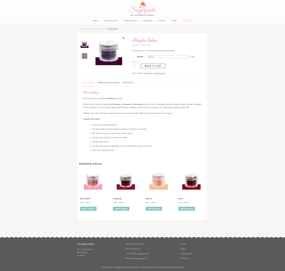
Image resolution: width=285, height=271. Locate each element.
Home (95, 21)
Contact (162, 21)
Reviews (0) (128, 82)
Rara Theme (159, 267)
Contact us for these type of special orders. (169, 107)
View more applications (102, 150)
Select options (88, 208)
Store (183, 249)
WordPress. (179, 267)
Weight (140, 56)
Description (88, 82)
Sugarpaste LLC (141, 258)
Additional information (108, 82)
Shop (174, 21)
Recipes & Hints (130, 21)
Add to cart (154, 66)
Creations (147, 21)
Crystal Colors (110, 21)
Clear (193, 57)
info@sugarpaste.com (140, 253)
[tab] (88, 83)
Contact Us (185, 258)
